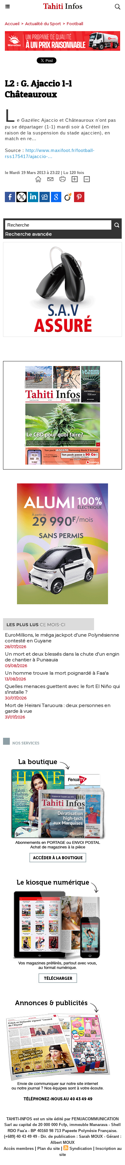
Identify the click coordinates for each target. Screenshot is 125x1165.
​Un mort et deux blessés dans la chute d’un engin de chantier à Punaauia (62, 657)
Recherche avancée (28, 234)
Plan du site (48, 1148)
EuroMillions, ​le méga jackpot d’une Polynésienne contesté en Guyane (62, 638)
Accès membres (19, 1148)
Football (75, 23)
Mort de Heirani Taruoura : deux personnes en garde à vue (57, 708)
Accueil (12, 23)
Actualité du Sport (43, 23)
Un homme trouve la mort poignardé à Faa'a (57, 673)
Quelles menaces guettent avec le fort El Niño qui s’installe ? (62, 689)
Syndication (80, 1148)
